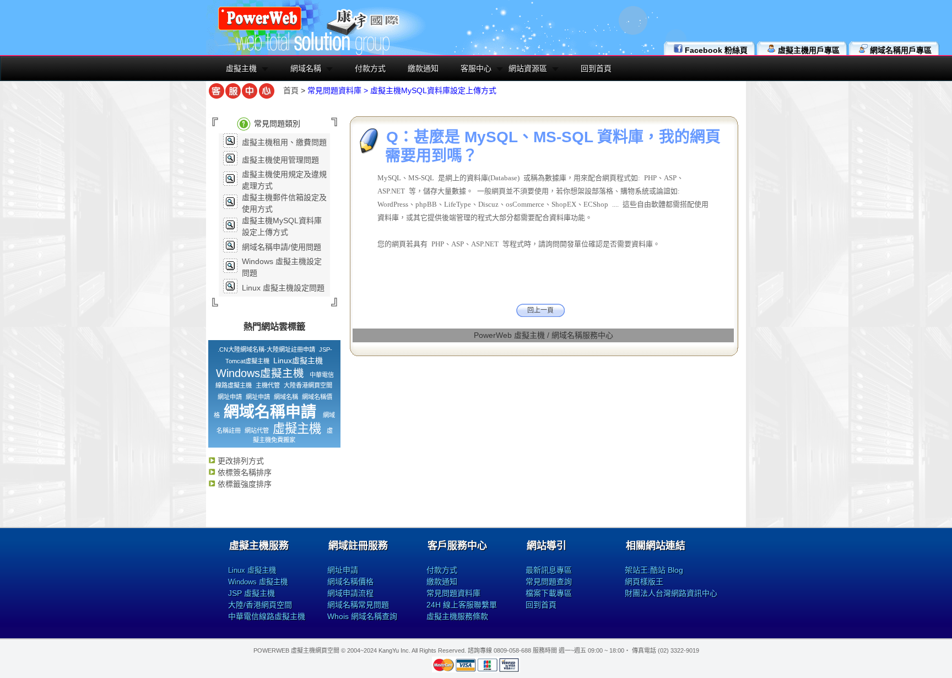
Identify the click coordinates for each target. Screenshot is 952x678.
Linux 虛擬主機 (252, 570)
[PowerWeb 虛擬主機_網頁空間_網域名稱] (259, 28)
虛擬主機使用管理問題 (280, 159)
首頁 (291, 90)
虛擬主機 (241, 68)
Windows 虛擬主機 (258, 582)
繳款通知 (423, 68)
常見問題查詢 (549, 581)
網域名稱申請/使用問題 (281, 247)
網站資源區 (528, 68)
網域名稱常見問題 (358, 604)
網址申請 (230, 397)
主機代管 (268, 385)
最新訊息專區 (549, 570)
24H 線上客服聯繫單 (461, 604)
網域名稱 (305, 68)
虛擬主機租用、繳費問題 (284, 142)
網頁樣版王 (644, 581)
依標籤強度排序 (243, 484)
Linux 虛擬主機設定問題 (283, 287)
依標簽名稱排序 (243, 472)
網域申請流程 (350, 593)
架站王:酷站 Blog (654, 570)
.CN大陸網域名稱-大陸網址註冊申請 (266, 349)
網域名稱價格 (350, 581)
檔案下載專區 (549, 593)
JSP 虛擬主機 (251, 593)
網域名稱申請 (270, 412)
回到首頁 (596, 68)
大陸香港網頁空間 (308, 385)
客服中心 (476, 68)
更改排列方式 (239, 460)
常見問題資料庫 (453, 593)
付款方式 (370, 68)
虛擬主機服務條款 (457, 616)
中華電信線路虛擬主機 (266, 616)
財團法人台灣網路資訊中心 (671, 593)
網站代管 (257, 430)
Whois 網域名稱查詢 (362, 616)
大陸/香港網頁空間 (260, 604)
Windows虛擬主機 (260, 373)
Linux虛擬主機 (298, 360)
